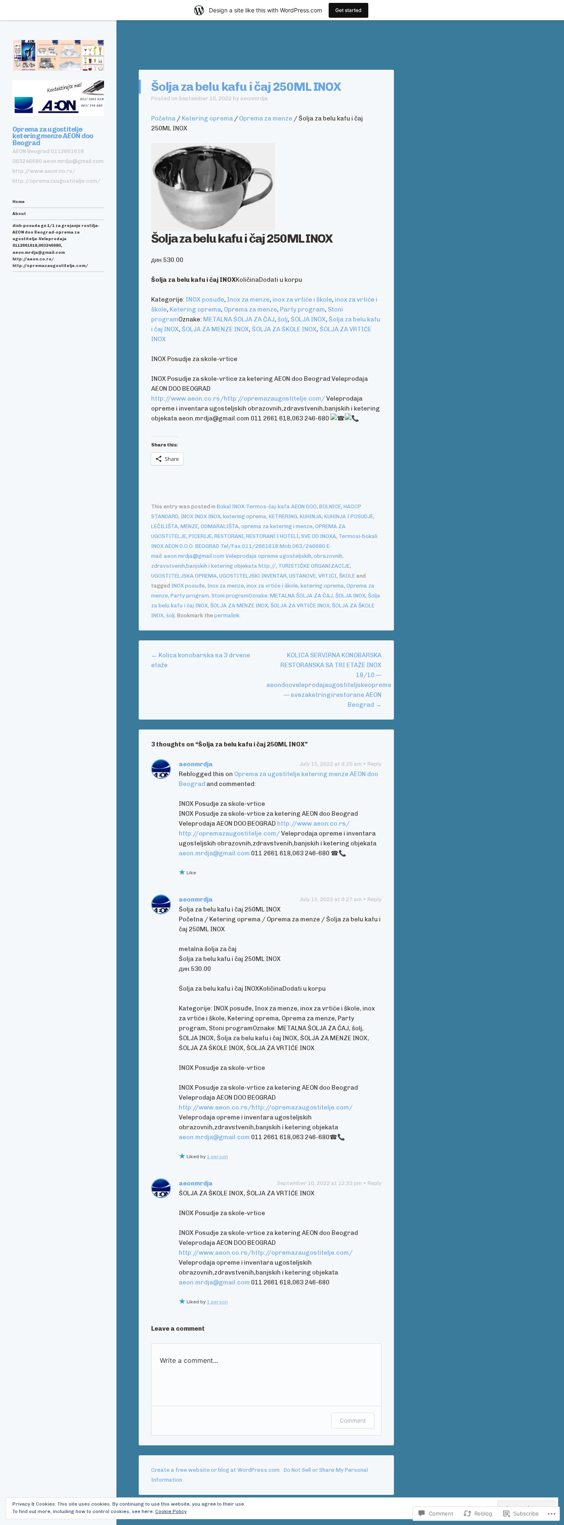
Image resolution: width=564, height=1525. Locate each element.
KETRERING (283, 516)
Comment (353, 1420)
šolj (282, 319)
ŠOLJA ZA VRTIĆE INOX (299, 605)
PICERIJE (200, 536)
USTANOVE (302, 576)
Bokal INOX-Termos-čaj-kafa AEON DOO (267, 506)
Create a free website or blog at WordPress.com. (216, 1470)
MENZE (189, 526)
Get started (348, 10)
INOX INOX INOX (200, 516)
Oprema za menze (265, 118)
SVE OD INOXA (318, 536)
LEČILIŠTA (164, 526)
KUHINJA (311, 516)
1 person (217, 1156)
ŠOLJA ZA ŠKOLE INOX (284, 329)
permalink (226, 615)
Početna (163, 118)
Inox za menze (248, 299)
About (19, 213)
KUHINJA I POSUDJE (348, 516)
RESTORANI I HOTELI (272, 536)
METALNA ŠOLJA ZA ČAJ (239, 319)
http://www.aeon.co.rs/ (187, 398)
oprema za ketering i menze (277, 526)
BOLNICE (330, 506)
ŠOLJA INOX (308, 319)
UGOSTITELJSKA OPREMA (184, 576)
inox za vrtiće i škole (302, 299)
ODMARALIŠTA (220, 526)
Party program (302, 309)
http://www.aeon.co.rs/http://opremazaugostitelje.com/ (266, 1107)
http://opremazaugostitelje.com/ (274, 398)
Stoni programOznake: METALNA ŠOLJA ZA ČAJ (272, 596)
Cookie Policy (171, 1511)
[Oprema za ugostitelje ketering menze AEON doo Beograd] (58, 55)
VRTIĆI (327, 576)
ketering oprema (244, 516)
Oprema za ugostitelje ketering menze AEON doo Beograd (52, 136)
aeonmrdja (254, 98)
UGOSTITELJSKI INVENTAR (253, 576)
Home (18, 201)
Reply (374, 764)
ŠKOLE (347, 576)
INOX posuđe (205, 299)
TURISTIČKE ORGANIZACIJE (314, 566)
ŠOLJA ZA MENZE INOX (215, 329)
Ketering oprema (207, 118)
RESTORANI (229, 536)
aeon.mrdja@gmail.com (214, 853)
